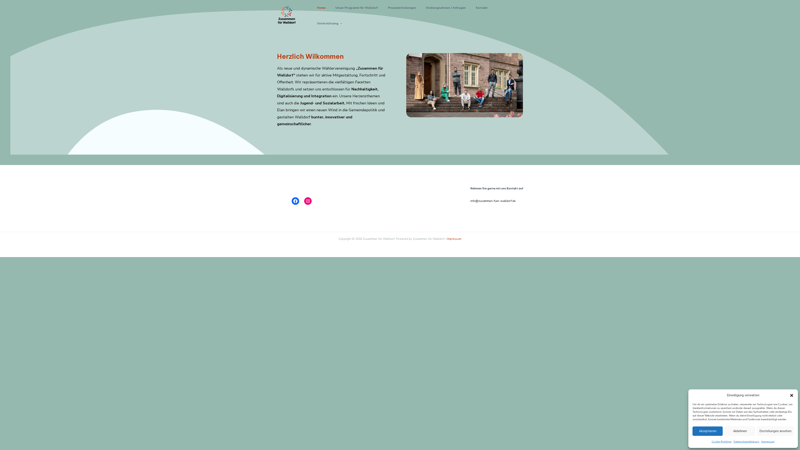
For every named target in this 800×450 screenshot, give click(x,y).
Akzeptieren (707, 431)
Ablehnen (740, 431)
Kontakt (482, 8)
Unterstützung (327, 23)
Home (321, 8)
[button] (792, 395)
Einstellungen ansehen (775, 431)
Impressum (768, 441)
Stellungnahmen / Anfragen (446, 8)
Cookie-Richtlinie (721, 441)
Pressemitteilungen (402, 8)
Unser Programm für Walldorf (356, 8)
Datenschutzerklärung (746, 441)
